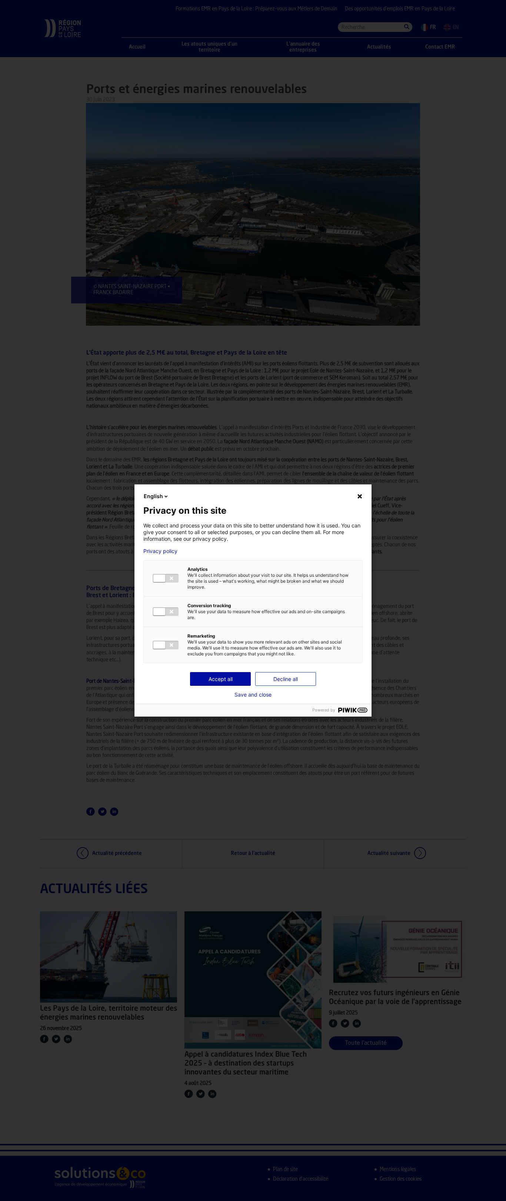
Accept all (221, 679)
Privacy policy (160, 551)
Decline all (285, 679)
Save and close (253, 695)
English (153, 496)
